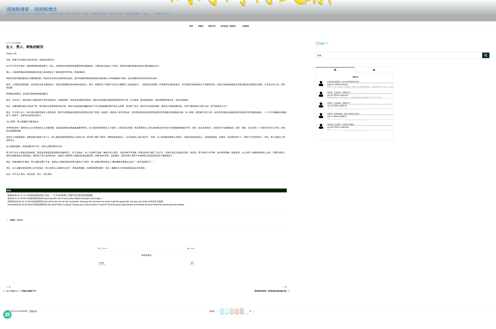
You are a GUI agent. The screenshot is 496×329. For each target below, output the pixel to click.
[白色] (246, 311)
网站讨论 (212, 26)
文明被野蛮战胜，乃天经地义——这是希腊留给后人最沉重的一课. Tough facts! (354, 97)
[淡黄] (237, 311)
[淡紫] (232, 311)
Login (192, 248)
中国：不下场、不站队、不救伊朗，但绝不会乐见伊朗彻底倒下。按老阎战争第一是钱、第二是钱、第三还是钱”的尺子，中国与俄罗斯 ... (374, 87)
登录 (191, 26)
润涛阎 (18, 43)
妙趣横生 (13, 220)
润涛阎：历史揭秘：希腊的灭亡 (339, 92)
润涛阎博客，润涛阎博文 (31, 9)
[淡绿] (227, 311)
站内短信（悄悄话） (229, 26)
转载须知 (33, 311)
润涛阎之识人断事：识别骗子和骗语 (340, 124)
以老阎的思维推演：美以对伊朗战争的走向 (343, 81)
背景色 (200, 26)
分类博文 (245, 26)
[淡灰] (241, 311)
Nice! (329, 129)
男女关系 (20, 220)
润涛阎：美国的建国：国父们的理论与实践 (343, 113)
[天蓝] (222, 311)
